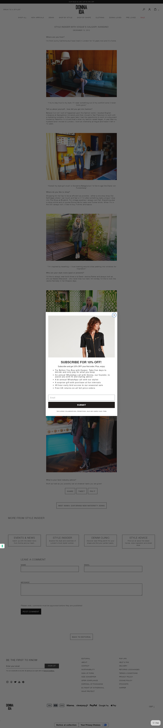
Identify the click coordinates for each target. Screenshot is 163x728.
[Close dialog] (114, 315)
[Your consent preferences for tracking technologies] (2, 546)
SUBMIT (81, 404)
